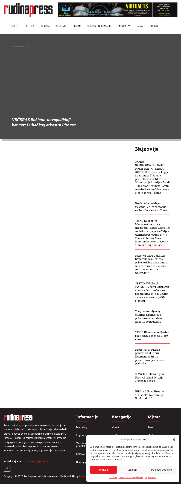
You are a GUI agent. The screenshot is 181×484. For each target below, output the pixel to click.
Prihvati (103, 469)
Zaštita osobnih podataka (131, 477)
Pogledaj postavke (162, 469)
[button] (174, 439)
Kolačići (113, 477)
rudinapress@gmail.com (37, 461)
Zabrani (132, 469)
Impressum (150, 477)
